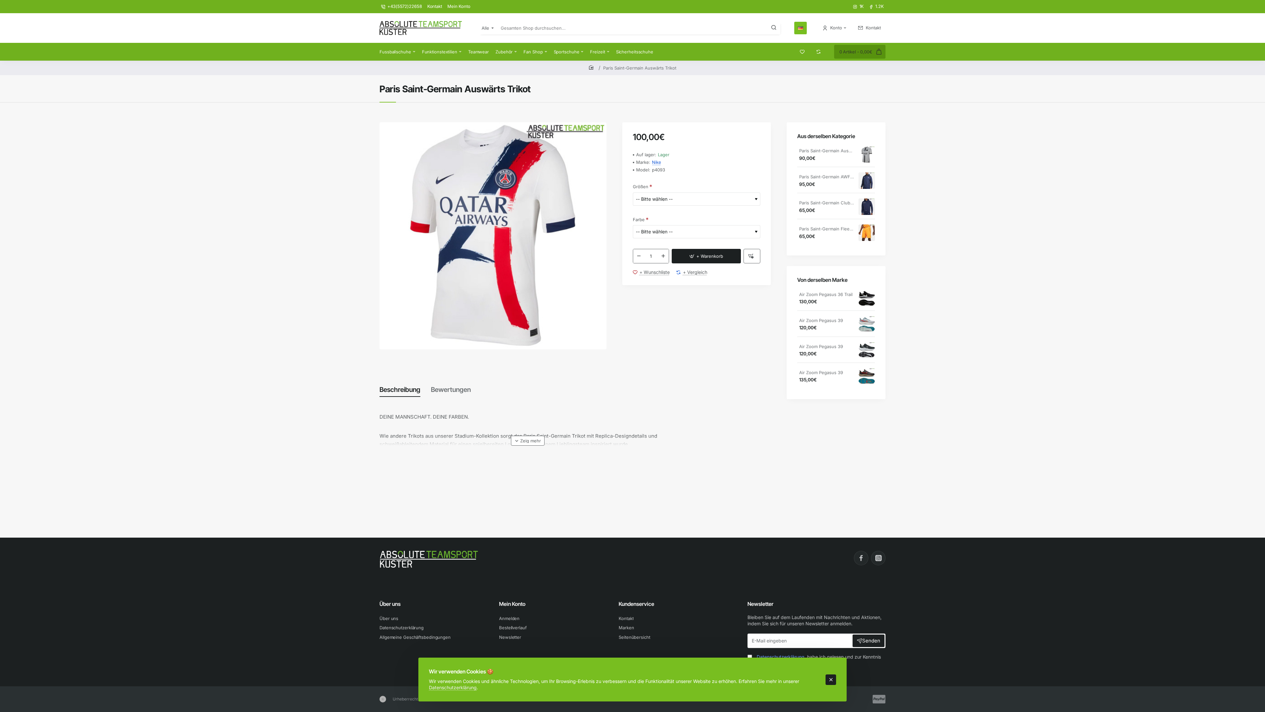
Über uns (390, 604)
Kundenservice (636, 604)
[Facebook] (861, 558)
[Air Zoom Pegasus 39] (866, 324)
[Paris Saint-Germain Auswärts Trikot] (866, 154)
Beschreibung (400, 390)
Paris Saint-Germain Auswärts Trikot (826, 150)
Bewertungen (451, 390)
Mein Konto (512, 604)
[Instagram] (878, 558)
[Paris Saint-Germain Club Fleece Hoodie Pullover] (866, 206)
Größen (640, 186)
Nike (656, 162)
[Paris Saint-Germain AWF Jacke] (866, 180)
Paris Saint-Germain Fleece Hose (826, 228)
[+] (663, 256)
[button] (706, 256)
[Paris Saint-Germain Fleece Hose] (866, 232)
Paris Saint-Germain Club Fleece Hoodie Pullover (826, 202)
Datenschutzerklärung (453, 687)
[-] (638, 256)
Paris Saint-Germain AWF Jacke (826, 176)
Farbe (639, 219)
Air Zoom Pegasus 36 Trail (826, 294)
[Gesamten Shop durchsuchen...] (773, 28)
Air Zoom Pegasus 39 (821, 320)
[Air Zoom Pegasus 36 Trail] (866, 298)
